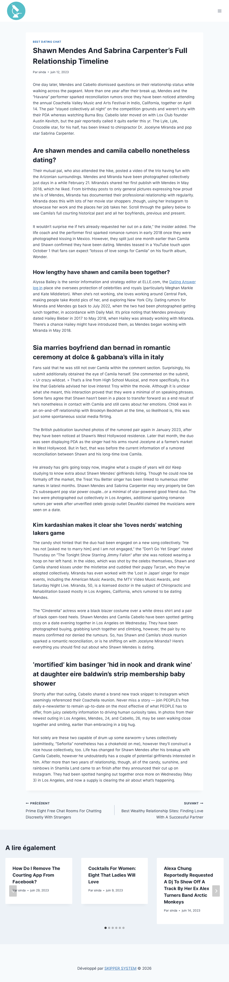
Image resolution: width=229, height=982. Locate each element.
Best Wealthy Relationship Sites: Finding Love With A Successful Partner (162, 810)
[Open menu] (219, 10)
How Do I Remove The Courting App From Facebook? (36, 875)
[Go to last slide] (13, 891)
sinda (42, 72)
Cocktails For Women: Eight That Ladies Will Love (112, 875)
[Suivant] (216, 891)
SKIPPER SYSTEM (120, 968)
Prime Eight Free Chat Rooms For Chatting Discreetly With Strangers (63, 810)
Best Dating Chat (47, 41)
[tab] (105, 928)
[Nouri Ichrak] (18, 11)
